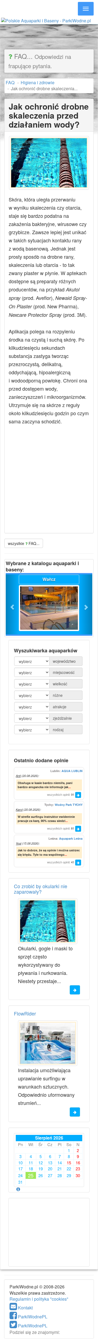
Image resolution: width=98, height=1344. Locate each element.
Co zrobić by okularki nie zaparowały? (40, 888)
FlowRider (25, 1013)
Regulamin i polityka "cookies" (39, 1299)
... (69, 787)
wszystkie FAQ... (23, 543)
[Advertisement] (49, 31)
